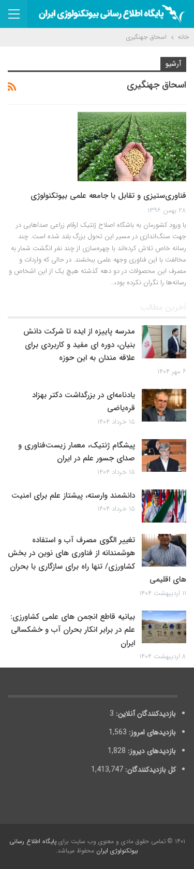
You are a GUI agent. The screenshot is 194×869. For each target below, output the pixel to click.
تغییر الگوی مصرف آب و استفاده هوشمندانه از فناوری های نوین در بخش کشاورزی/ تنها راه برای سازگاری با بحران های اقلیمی (97, 560)
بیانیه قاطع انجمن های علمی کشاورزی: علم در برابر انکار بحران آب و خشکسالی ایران (72, 630)
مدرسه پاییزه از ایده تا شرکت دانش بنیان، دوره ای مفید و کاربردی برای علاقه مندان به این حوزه (79, 344)
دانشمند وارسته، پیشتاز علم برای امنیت (73, 495)
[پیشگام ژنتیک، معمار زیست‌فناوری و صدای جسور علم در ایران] (164, 455)
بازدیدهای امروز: (151, 732)
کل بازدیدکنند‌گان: (149, 769)
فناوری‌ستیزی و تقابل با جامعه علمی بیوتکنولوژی (108, 196)
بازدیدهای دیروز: (151, 751)
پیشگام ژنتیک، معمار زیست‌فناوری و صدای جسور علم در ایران (76, 452)
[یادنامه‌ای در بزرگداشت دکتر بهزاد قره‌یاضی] (164, 405)
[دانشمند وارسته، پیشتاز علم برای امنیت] (164, 506)
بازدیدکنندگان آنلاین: (145, 713)
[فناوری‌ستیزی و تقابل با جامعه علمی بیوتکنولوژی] (132, 146)
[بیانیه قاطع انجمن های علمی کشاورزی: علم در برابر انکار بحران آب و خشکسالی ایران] (164, 627)
